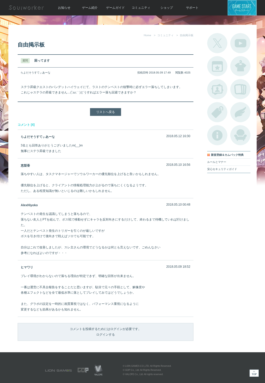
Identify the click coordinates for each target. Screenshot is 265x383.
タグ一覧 (217, 112)
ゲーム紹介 (90, 7)
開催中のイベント (217, 66)
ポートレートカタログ (217, 89)
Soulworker (26, 7)
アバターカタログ (240, 66)
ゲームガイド (115, 7)
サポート (192, 7)
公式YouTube (240, 43)
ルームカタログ (240, 135)
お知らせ (64, 7)
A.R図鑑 (240, 89)
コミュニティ (141, 7)
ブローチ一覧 (240, 112)
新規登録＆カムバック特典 (227, 154)
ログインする (105, 334)
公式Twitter (217, 43)
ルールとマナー (216, 162)
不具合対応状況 (217, 135)
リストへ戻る (105, 112)
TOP (254, 373)
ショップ (166, 7)
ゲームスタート (242, 7)
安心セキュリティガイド (222, 169)
